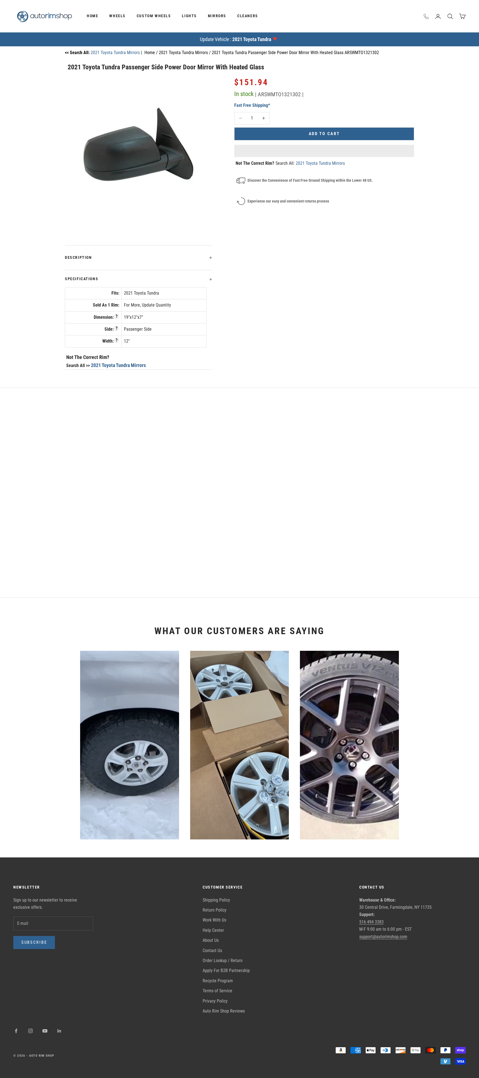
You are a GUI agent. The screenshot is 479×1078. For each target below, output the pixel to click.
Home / (151, 52)
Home (92, 16)
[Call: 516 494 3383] (426, 16)
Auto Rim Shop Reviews (224, 1011)
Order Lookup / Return (223, 960)
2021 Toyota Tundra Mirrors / (185, 52)
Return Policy (214, 910)
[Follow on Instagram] (30, 1031)
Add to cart (324, 133)
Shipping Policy (216, 900)
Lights (189, 16)
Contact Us (212, 950)
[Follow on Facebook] (16, 1031)
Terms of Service (217, 990)
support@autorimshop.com (383, 936)
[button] (324, 151)
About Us (211, 940)
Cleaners (247, 16)
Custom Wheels (154, 16)
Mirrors (217, 16)
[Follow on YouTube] (45, 1031)
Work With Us (214, 920)
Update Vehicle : (235, 39)
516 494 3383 (371, 922)
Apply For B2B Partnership (226, 970)
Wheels (117, 16)
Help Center (213, 930)
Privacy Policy (215, 1001)
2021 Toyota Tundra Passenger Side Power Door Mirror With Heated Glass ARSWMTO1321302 (295, 52)
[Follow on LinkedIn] (59, 1031)
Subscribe (34, 942)
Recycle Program (218, 980)
